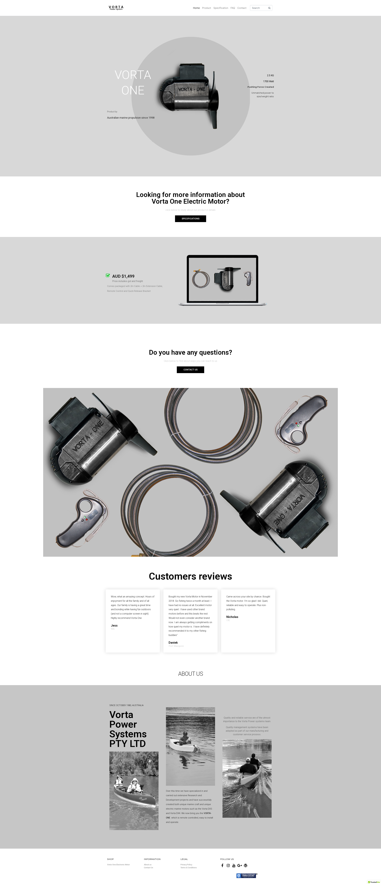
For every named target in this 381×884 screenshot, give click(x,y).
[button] (190, 218)
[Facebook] (222, 865)
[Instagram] (228, 865)
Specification (220, 7)
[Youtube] (234, 865)
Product (206, 7)
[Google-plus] (240, 865)
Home (196, 7)
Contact (241, 7)
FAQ (233, 7)
